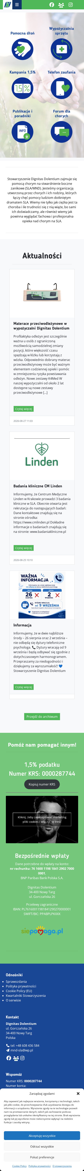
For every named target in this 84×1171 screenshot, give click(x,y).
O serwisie (13, 1000)
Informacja (22, 625)
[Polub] (51, 4)
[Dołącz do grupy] (61, 4)
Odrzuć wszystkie (42, 1146)
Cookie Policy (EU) (19, 991)
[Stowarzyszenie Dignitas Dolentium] (7, 4)
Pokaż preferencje (42, 1157)
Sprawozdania (16, 981)
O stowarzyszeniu (62, 1166)
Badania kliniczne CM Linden (37, 486)
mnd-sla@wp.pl (21, 1050)
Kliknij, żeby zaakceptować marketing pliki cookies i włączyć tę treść (42, 819)
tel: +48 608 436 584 (24, 1045)
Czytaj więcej (23, 409)
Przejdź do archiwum (42, 716)
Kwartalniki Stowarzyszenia (26, 995)
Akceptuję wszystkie (42, 1136)
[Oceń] (22, 1058)
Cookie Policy (19, 1166)
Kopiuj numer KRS (42, 784)
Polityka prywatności (40, 1166)
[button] (78, 1093)
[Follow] (70, 4)
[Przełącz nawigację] (17, 4)
